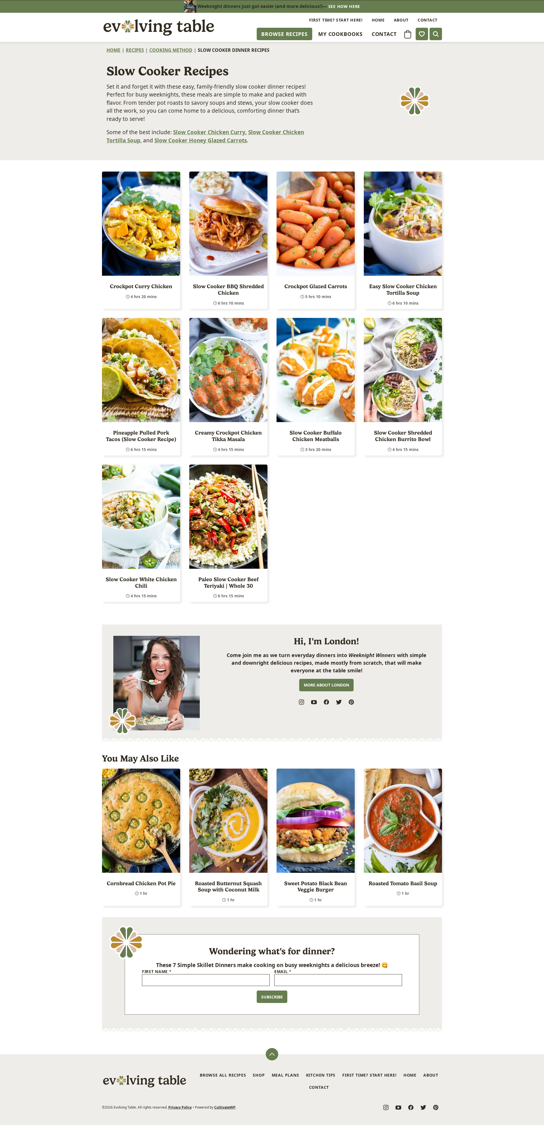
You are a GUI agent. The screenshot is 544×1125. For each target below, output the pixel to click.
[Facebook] (326, 702)
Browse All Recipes (223, 1075)
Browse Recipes (284, 34)
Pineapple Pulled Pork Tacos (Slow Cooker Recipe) (141, 435)
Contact (384, 34)
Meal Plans (285, 1075)
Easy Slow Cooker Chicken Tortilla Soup (403, 289)
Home (378, 20)
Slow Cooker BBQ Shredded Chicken (228, 289)
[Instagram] (301, 702)
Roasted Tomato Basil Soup (403, 883)
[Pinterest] (351, 702)
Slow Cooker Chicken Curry (209, 132)
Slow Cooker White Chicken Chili (141, 582)
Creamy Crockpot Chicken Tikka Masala (228, 435)
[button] (407, 34)
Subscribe (272, 997)
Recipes (135, 50)
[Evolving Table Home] (158, 27)
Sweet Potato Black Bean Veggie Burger (315, 886)
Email (283, 971)
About (401, 20)
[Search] (436, 34)
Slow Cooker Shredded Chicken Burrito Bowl (403, 435)
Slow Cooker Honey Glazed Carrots (200, 140)
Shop (259, 1075)
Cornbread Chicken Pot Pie (141, 883)
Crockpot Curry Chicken (141, 286)
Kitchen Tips (321, 1075)
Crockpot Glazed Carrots (315, 286)
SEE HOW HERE (344, 6)
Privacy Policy (180, 1107)
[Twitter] (339, 702)
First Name (156, 971)
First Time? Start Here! (336, 20)
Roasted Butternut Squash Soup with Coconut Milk (228, 886)
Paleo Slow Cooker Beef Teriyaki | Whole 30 (228, 582)
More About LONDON (326, 685)
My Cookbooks (340, 34)
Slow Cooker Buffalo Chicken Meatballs (316, 435)
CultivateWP (224, 1107)
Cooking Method (170, 50)
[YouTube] (314, 702)
